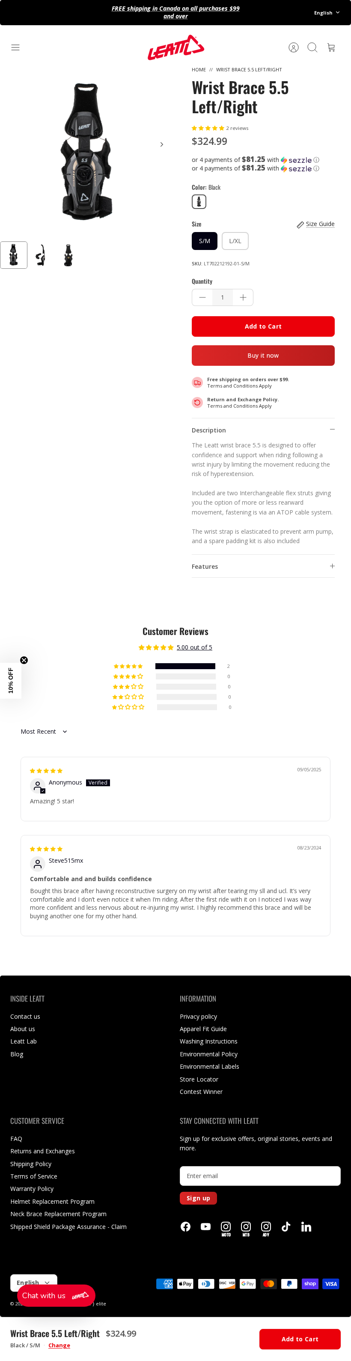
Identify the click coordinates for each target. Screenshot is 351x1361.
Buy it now (263, 355)
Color (206, 187)
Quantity (202, 281)
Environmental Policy (209, 1054)
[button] (209, 127)
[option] (88, 153)
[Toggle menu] (19, 47)
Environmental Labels (209, 1066)
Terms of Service (33, 1176)
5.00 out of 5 (194, 647)
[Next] (161, 144)
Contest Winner (201, 1092)
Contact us (25, 1016)
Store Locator (199, 1079)
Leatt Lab (23, 1041)
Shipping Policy (30, 1164)
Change (59, 1345)
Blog (16, 1054)
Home (199, 69)
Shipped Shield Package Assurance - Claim (68, 1227)
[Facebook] (186, 1226)
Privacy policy (198, 1016)
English (323, 12)
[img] (46, 770)
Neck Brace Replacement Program (58, 1214)
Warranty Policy (32, 1189)
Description (209, 430)
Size (196, 224)
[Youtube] (206, 1226)
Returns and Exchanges (42, 1151)
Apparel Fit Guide (203, 1029)
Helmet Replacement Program (52, 1201)
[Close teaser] (24, 660)
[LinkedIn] (306, 1226)
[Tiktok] (286, 1226)
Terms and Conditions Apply (239, 385)
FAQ (16, 1139)
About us (22, 1029)
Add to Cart (263, 326)
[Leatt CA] (175, 47)
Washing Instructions (209, 1041)
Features (205, 566)
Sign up (198, 1198)
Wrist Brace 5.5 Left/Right (249, 69)
